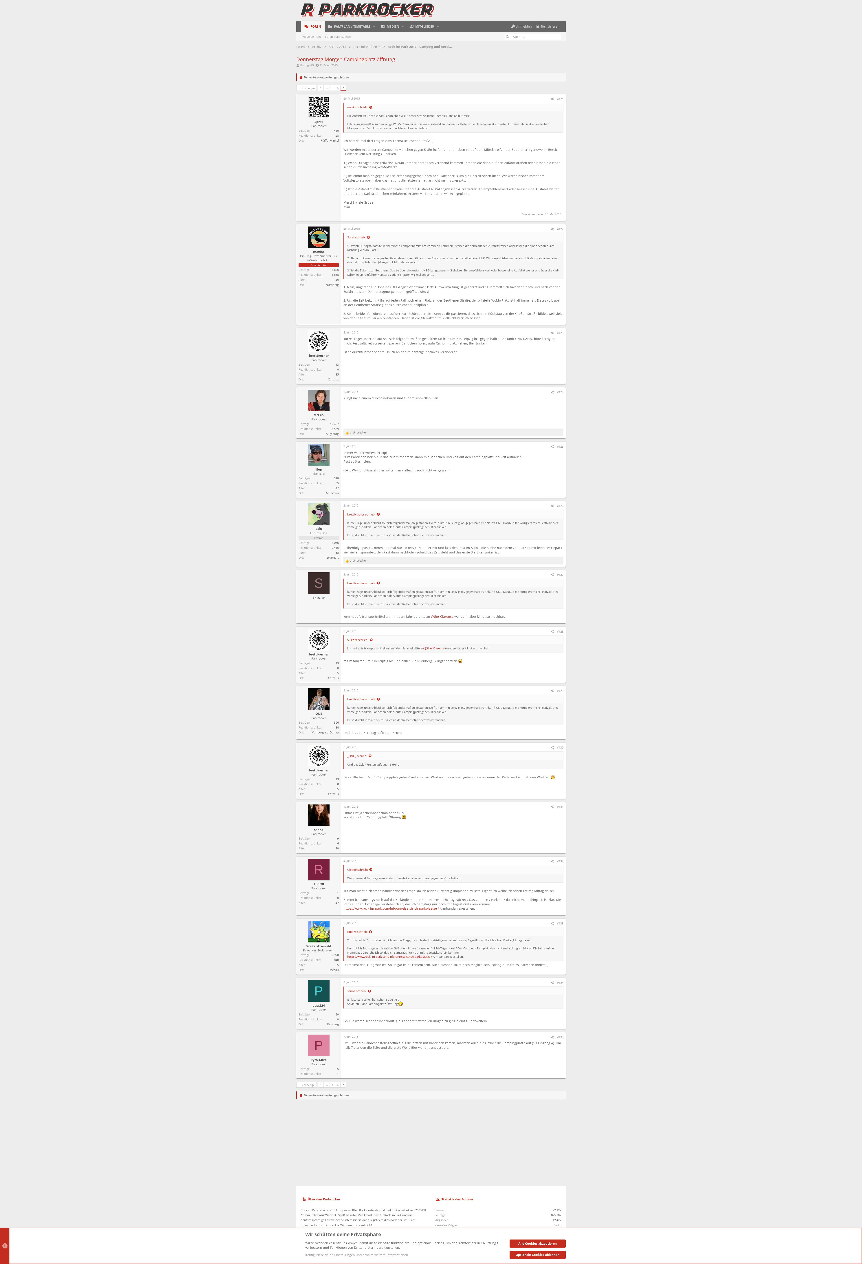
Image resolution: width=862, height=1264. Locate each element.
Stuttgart (333, 557)
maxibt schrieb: (357, 107)
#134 (560, 983)
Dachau (334, 970)
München (332, 493)
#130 (560, 747)
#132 (560, 861)
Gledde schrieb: (357, 870)
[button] (374, 26)
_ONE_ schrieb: (357, 756)
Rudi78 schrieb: (357, 932)
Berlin (557, 1225)
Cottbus (333, 379)
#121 (560, 99)
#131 (560, 807)
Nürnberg (332, 285)
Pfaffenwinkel (330, 140)
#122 (560, 229)
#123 (560, 333)
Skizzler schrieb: (357, 640)
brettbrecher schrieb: (361, 514)
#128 (560, 631)
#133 (560, 923)
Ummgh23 (307, 65)
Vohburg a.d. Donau (325, 732)
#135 (560, 1037)
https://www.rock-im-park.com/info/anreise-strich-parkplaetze (390, 908)
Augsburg (332, 434)
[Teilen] (552, 99)
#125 (560, 446)
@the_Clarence (442, 616)
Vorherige (308, 88)
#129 (560, 691)
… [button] (326, 88)
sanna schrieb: (356, 991)
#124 (560, 392)
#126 (560, 506)
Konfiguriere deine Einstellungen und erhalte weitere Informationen (356, 1255)
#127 (560, 575)
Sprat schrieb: (356, 237)
